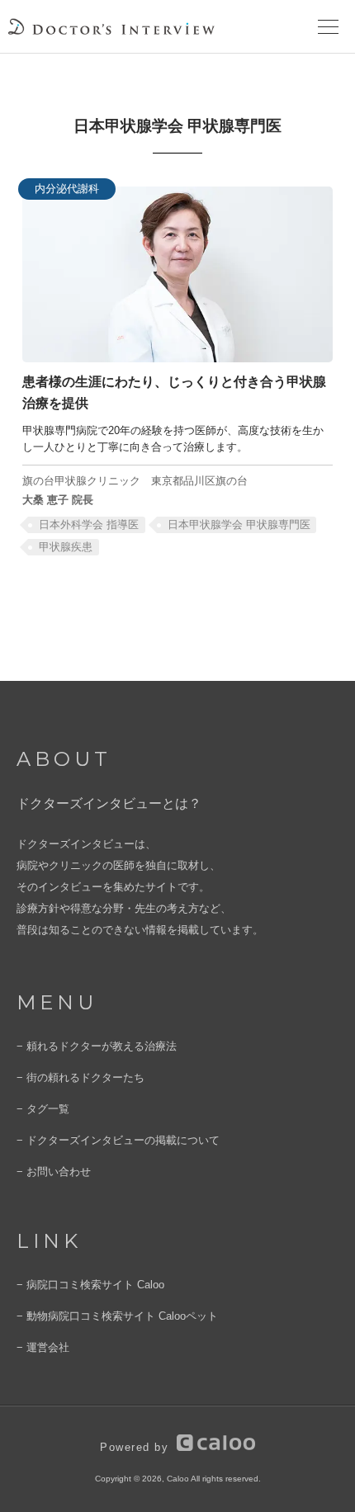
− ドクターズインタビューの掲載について (118, 1140)
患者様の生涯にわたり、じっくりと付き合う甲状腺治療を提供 (174, 392)
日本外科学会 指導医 (89, 524)
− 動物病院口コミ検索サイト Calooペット (117, 1316)
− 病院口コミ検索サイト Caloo (90, 1284)
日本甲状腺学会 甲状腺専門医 (239, 524)
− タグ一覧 (43, 1109)
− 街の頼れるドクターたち (80, 1077)
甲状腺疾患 (65, 547)
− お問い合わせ (54, 1171)
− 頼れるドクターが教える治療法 (97, 1046)
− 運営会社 (43, 1347)
